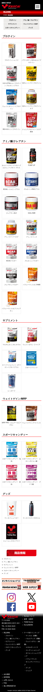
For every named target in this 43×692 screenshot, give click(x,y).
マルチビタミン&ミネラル (12, 344)
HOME (5, 15)
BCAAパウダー (11, 261)
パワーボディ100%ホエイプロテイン (31, 61)
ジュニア (29, 670)
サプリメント (8, 565)
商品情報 (7, 632)
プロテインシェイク (12, 60)
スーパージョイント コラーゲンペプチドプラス (11, 366)
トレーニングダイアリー (11, 541)
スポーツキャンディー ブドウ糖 (31, 483)
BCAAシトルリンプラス (11, 189)
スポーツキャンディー (11, 570)
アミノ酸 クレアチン (11, 562)
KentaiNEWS (28, 625)
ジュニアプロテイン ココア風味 (31, 130)
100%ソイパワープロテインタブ (31, 107)
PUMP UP (31, 165)
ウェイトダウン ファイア (31, 344)
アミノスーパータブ (11, 237)
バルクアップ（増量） (33, 638)
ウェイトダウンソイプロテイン (11, 107)
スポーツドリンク (31, 367)
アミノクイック (31, 237)
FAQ (5, 683)
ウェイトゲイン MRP (11, 567)
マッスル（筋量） (32, 635)
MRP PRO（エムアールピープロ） (11, 423)
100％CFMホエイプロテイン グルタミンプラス (11, 84)
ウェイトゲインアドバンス (31, 423)
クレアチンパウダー (11, 284)
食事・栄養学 (28, 619)
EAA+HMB (31, 213)
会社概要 (7, 674)
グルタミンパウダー (32, 261)
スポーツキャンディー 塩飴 (11, 460)
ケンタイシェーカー (12, 518)
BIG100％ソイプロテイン (11, 129)
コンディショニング (33, 650)
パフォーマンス (31, 659)
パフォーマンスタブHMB (31, 284)
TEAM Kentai (28, 622)
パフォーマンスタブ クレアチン (11, 309)
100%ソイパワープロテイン (31, 83)
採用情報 (7, 677)
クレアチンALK (11, 213)
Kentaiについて (29, 616)
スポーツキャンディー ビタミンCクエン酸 (31, 460)
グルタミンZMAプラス (31, 189)
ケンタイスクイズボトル (31, 518)
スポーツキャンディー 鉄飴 (11, 483)
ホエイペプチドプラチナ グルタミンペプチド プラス (11, 166)
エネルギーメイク (32, 647)
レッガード (11, 391)
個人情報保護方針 (10, 686)
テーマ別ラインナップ (31, 632)
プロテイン (7, 559)
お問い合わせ (8, 680)
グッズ (6, 573)
